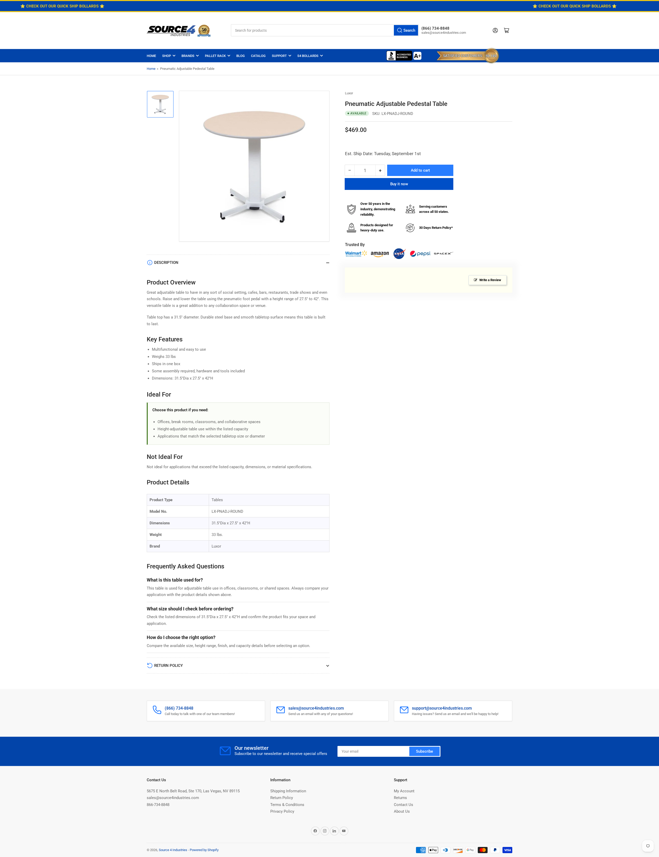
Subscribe (424, 751)
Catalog (258, 56)
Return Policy (281, 797)
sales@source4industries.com (173, 797)
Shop (166, 56)
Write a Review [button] (490, 280)
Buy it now (399, 184)
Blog (240, 56)
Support (279, 56)
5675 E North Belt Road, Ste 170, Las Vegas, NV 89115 (193, 791)
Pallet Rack (215, 56)
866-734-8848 (158, 804)
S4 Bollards (307, 56)
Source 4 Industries (173, 850)
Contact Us (403, 804)
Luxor (349, 93)
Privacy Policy (282, 811)
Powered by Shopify (204, 850)
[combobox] (325, 30)
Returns (400, 797)
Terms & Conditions (287, 804)
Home (151, 56)
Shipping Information (288, 791)
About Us (402, 811)
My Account (404, 791)
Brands (187, 56)
